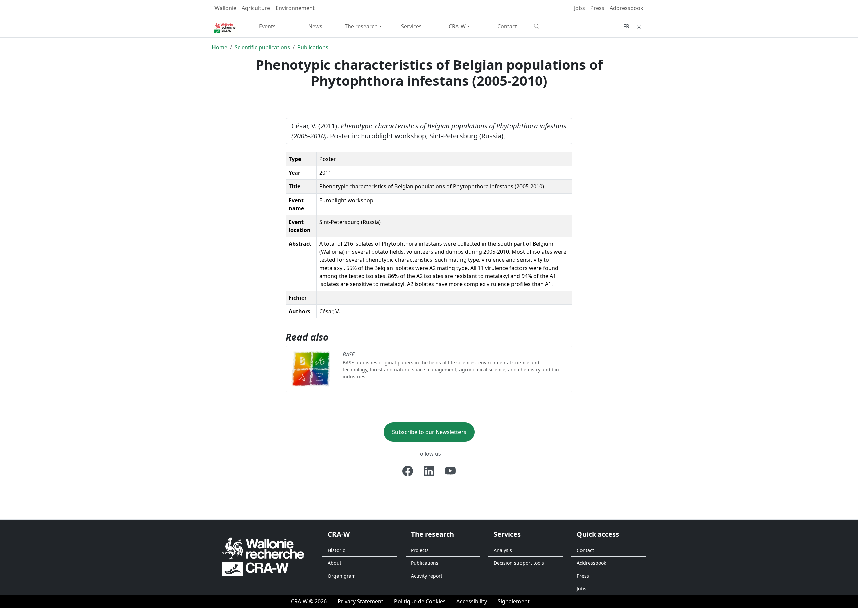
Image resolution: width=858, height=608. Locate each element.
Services (411, 26)
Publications (312, 47)
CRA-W (457, 26)
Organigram (342, 576)
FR (626, 26)
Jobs (579, 8)
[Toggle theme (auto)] (639, 27)
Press (597, 8)
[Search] (555, 26)
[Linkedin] (429, 471)
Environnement (295, 8)
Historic (336, 550)
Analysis (503, 550)
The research (361, 26)
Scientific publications (262, 47)
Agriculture (256, 8)
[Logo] (263, 556)
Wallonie (225, 8)
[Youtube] (450, 471)
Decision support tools (519, 563)
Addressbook (627, 8)
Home (219, 47)
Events (267, 26)
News (315, 26)
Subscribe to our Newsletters (429, 432)
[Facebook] (407, 471)
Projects (420, 550)
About (334, 563)
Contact (507, 26)
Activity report (426, 576)
